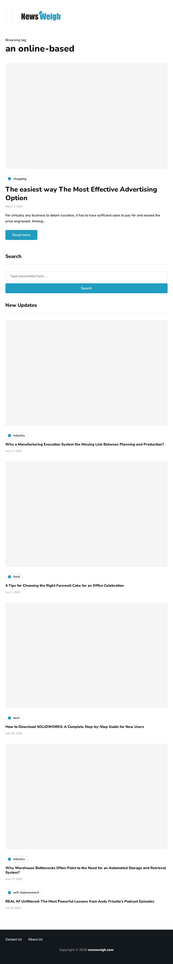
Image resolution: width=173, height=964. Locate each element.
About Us (35, 939)
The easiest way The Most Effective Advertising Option (81, 194)
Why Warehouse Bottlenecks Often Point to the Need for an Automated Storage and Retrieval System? (85, 870)
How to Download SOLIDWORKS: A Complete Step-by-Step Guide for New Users (74, 726)
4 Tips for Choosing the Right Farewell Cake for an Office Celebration (64, 585)
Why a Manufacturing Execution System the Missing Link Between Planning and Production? (84, 444)
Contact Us (13, 939)
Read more (21, 234)
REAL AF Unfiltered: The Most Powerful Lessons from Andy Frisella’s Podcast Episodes (79, 901)
